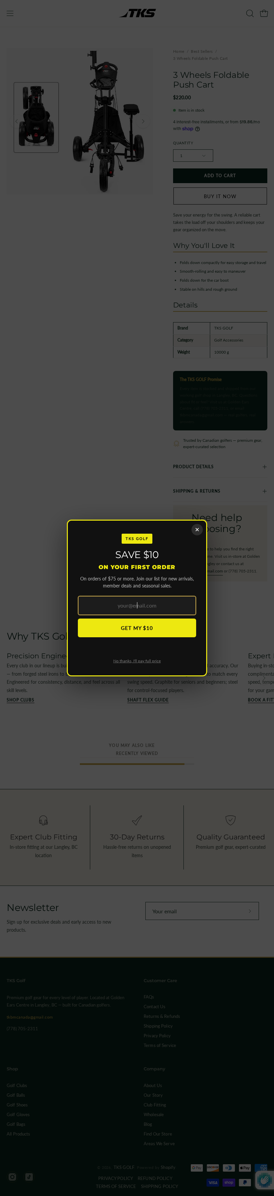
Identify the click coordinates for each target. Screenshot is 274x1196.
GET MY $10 (137, 628)
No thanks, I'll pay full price (137, 660)
